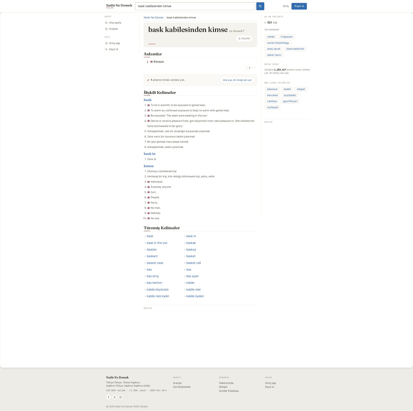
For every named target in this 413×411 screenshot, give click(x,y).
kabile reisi (193, 289)
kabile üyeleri (195, 296)
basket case (155, 263)
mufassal (272, 107)
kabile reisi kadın (158, 296)
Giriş (286, 6)
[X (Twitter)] (114, 397)
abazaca (272, 89)
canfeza (272, 101)
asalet (287, 89)
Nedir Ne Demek (153, 17)
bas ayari (192, 276)
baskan (152, 249)
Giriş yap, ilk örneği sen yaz (237, 80)
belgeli (301, 89)
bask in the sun (157, 243)
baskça (191, 249)
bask (147, 100)
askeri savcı (274, 54)
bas (149, 269)
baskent (152, 256)
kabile (190, 282)
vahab (271, 36)
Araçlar (177, 383)
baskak (191, 243)
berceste (272, 95)
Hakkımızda (226, 383)
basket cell (193, 263)
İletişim (223, 386)
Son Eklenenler (182, 386)
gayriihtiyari (290, 101)
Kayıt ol (299, 6)
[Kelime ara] (260, 6)
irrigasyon (287, 36)
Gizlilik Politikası (229, 390)
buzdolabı (290, 95)
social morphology (278, 42)
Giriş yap (270, 383)
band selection (295, 48)
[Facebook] (108, 397)
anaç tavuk (273, 48)
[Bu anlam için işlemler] (255, 67)
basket (191, 256)
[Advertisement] (200, 332)
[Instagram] (120, 397)
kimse (149, 166)
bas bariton (154, 282)
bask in (149, 154)
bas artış (153, 276)
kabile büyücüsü (157, 289)
